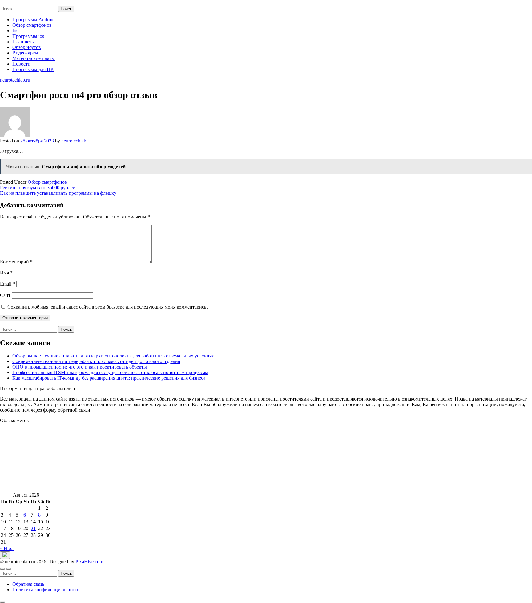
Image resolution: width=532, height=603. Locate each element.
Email (7, 283)
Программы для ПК (33, 69)
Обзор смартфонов (32, 25)
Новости (21, 63)
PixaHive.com (89, 561)
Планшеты (23, 41)
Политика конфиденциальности (46, 589)
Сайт (5, 295)
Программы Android (33, 19)
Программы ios (28, 36)
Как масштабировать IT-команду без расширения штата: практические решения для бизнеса (108, 378)
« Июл (7, 548)
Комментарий (16, 261)
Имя (6, 272)
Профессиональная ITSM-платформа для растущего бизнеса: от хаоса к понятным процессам (110, 372)
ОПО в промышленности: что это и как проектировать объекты (79, 366)
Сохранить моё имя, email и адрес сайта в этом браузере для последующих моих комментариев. (107, 306)
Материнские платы (33, 58)
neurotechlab (73, 140)
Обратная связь (28, 584)
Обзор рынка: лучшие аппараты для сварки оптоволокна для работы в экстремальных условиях (113, 355)
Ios (15, 30)
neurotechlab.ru (15, 2)
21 (33, 528)
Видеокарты (25, 52)
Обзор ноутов (26, 47)
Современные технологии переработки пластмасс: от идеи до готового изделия (96, 361)
